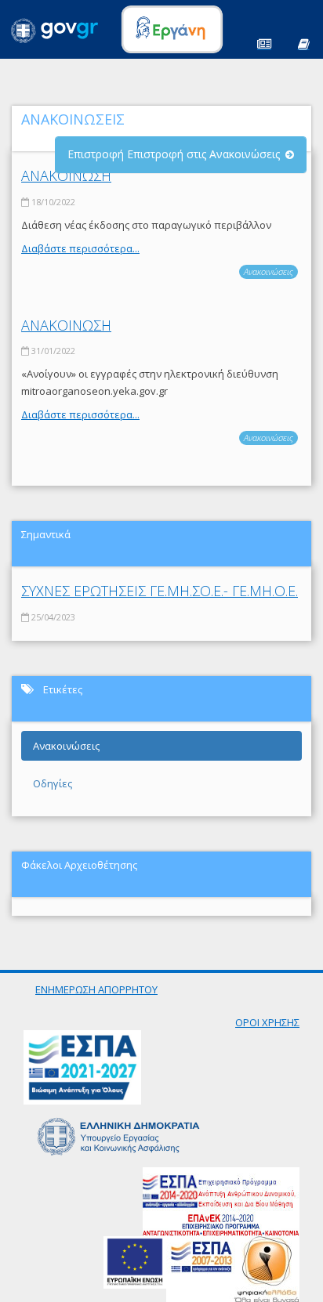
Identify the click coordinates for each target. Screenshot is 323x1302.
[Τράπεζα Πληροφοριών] (303, 42)
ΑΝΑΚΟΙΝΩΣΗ (66, 175)
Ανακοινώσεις (268, 271)
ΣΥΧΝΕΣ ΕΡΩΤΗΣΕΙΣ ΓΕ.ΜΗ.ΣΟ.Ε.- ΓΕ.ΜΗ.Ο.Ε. (159, 590)
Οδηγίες (52, 783)
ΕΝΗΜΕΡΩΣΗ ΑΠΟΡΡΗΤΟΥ (96, 989)
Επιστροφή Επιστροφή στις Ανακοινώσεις (173, 153)
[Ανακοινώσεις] (264, 42)
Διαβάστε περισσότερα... (80, 248)
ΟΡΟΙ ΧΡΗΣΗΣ (267, 1022)
